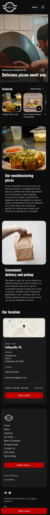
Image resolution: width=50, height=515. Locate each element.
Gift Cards (9, 452)
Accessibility (9, 479)
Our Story (8, 437)
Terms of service (11, 475)
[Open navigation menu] (42, 7)
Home (7, 425)
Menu (35, 7)
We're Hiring (10, 456)
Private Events (11, 444)
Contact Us (9, 448)
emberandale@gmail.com (15, 378)
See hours (39, 388)
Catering (8, 433)
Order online (24, 395)
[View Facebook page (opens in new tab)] (5, 492)
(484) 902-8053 (12, 372)
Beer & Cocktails (12, 440)
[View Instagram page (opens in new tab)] (9, 492)
